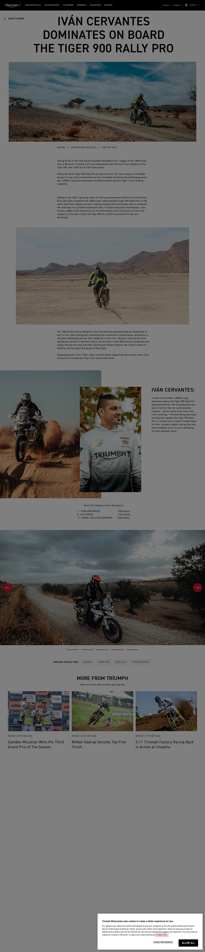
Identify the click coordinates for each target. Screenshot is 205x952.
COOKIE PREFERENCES (163, 942)
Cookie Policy (162, 935)
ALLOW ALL (188, 943)
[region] (150, 932)
